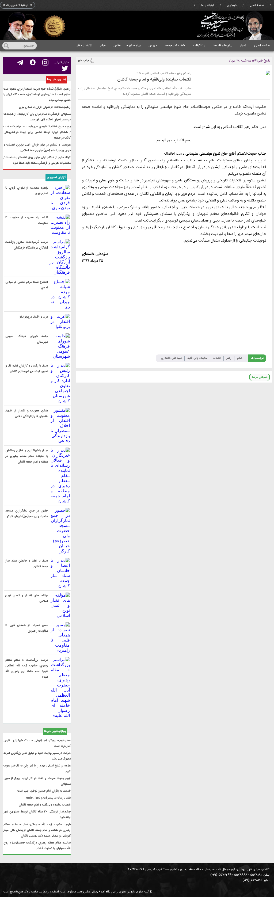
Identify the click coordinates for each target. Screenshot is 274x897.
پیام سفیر (133, 45)
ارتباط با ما (207, 5)
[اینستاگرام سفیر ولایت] (45, 62)
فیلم (102, 45)
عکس (117, 45)
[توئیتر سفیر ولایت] (65, 69)
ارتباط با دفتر (84, 45)
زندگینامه (199, 45)
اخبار (243, 45)
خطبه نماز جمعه (175, 45)
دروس (153, 45)
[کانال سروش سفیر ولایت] (33, 62)
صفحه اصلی (257, 5)
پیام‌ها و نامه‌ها (222, 45)
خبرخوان (232, 5)
